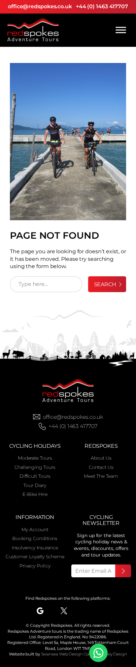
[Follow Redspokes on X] (63, 610)
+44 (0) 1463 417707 (102, 6)
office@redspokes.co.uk (40, 6)
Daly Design (115, 654)
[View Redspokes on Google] (40, 610)
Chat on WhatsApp (98, 653)
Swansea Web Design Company (71, 654)
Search (105, 284)
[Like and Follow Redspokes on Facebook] (52, 610)
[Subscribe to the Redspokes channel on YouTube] (86, 610)
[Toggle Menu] (121, 30)
